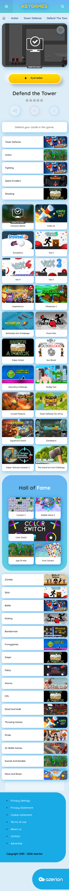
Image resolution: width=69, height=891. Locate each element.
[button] (62, 6)
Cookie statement (21, 815)
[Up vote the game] (54, 111)
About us (16, 829)
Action (14, 18)
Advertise (16, 843)
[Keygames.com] (4, 18)
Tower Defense (33, 18)
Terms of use (18, 822)
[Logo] (34, 6)
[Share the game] (15, 111)
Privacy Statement (22, 807)
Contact (15, 836)
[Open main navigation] (6, 6)
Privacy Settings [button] (20, 800)
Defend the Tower (58, 18)
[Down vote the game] (34, 111)
